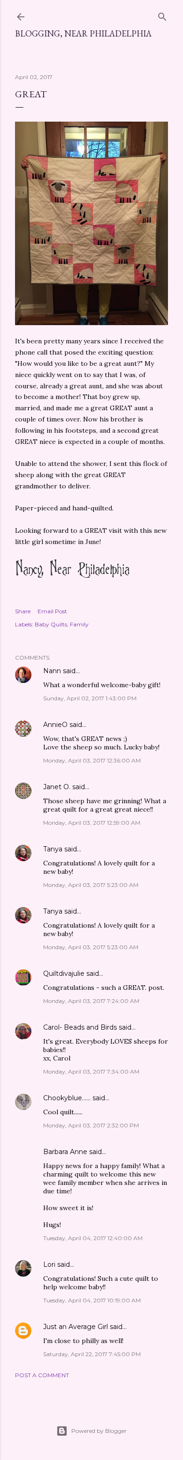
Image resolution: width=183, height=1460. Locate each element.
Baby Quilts (51, 624)
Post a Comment (42, 1375)
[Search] (162, 15)
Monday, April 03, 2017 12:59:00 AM (91, 822)
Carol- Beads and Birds (80, 1027)
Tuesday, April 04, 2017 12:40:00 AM (93, 1238)
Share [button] (22, 611)
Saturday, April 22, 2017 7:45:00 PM (92, 1354)
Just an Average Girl (75, 1326)
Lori (49, 1264)
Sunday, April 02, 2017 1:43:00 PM (90, 698)
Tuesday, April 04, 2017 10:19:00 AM (92, 1300)
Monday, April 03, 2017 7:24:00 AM (91, 1000)
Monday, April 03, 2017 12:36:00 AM (92, 760)
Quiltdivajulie (63, 973)
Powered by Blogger (99, 1430)
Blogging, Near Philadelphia (83, 33)
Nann (52, 671)
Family (79, 624)
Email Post (52, 611)
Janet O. (56, 787)
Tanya (52, 849)
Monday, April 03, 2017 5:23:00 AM (90, 884)
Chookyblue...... (67, 1098)
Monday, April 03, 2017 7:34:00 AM (91, 1071)
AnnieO (55, 724)
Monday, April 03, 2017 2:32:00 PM (91, 1125)
